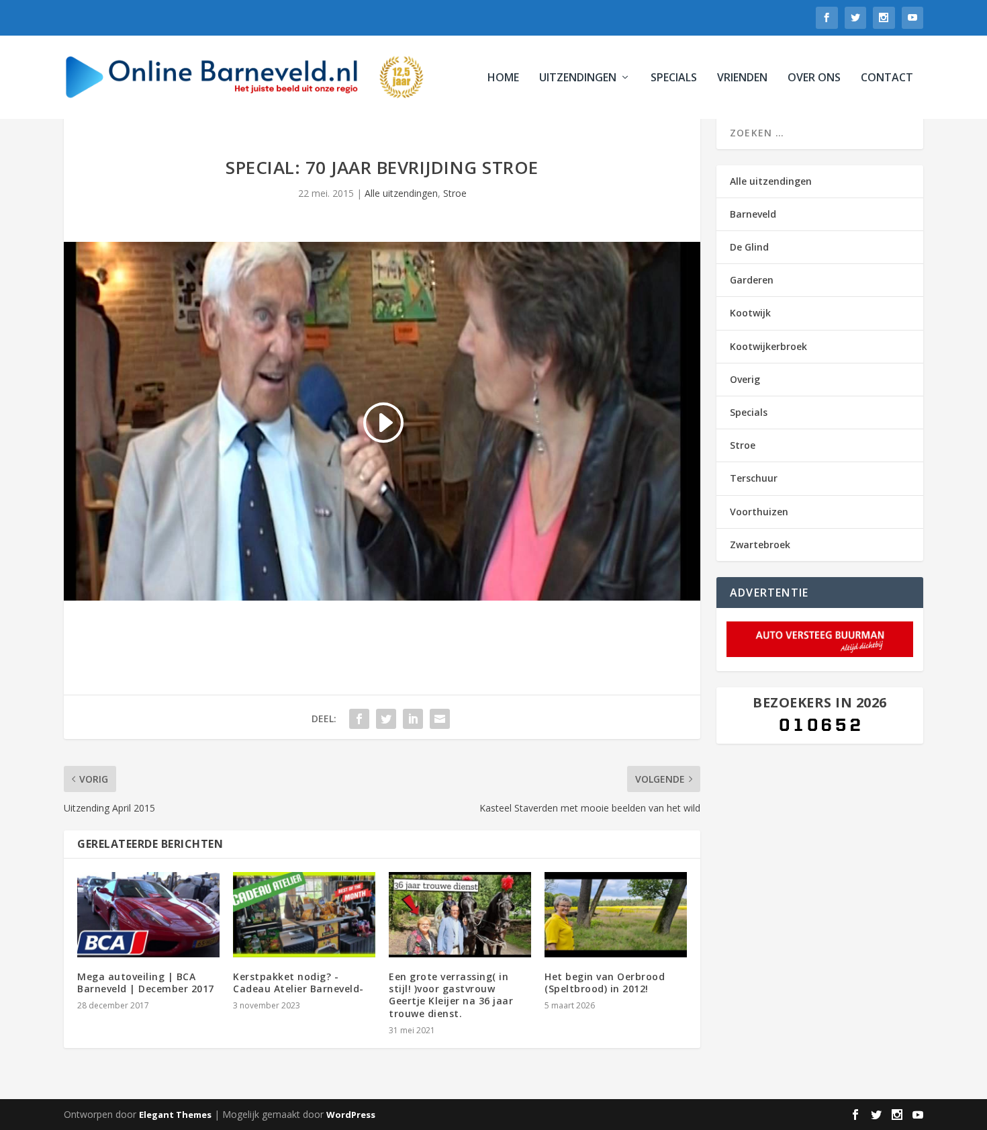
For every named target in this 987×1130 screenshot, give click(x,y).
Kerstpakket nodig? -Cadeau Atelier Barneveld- (298, 982)
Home (503, 78)
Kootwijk (750, 312)
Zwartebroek (760, 544)
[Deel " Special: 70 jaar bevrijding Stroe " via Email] (439, 718)
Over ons (814, 78)
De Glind (749, 247)
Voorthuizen (759, 511)
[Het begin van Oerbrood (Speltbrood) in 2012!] (616, 914)
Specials (674, 78)
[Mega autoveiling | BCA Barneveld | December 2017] (148, 914)
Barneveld (753, 214)
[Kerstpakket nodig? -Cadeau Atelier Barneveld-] (304, 914)
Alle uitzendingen (401, 193)
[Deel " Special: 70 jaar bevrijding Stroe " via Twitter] (386, 718)
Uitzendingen (577, 78)
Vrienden (742, 78)
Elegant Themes (175, 1115)
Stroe (455, 193)
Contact (887, 78)
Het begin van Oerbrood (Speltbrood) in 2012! (605, 982)
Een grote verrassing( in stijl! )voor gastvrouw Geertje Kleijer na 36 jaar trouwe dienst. (451, 995)
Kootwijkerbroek (768, 346)
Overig (745, 379)
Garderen (751, 279)
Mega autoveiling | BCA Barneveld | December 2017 (145, 982)
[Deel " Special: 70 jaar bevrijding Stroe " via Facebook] (359, 718)
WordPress (350, 1115)
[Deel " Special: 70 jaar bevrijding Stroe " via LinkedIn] (412, 718)
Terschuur (754, 478)
